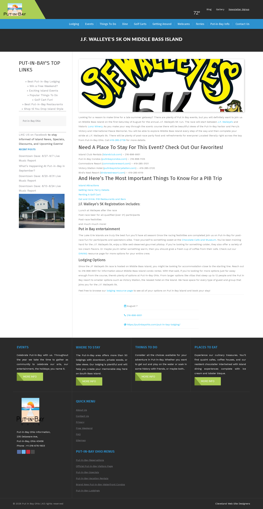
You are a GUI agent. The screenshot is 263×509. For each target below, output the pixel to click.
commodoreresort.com (116, 163)
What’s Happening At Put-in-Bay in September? (42, 168)
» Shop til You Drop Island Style (42, 108)
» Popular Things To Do (42, 95)
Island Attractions (89, 185)
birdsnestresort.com (112, 172)
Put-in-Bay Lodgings (88, 490)
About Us (81, 410)
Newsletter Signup (239, 9)
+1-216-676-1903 (35, 445)
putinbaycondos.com (114, 159)
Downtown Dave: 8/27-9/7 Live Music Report (39, 158)
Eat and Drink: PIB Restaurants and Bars (102, 199)
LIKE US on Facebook (33, 134)
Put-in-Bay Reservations (90, 460)
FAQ (78, 434)
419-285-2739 (118, 140)
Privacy (80, 422)
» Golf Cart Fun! (42, 99)
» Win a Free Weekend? (42, 86)
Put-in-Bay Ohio (31, 120)
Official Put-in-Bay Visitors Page (94, 466)
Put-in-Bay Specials (87, 472)
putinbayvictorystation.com (119, 168)
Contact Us (82, 416)
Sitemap (81, 440)
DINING (83, 253)
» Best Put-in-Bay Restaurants (42, 104)
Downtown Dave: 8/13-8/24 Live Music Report (40, 188)
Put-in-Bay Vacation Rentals (92, 478)
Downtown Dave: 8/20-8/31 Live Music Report (40, 178)
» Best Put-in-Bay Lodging (42, 81)
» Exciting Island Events (42, 90)
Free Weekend (84, 428)
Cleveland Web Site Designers (232, 503)
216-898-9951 (134, 315)
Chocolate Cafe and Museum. (199, 239)
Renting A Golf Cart (90, 194)
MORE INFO (30, 376)
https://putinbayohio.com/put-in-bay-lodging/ (153, 324)
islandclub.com (112, 154)
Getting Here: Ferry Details (94, 190)
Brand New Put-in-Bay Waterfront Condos (100, 484)
